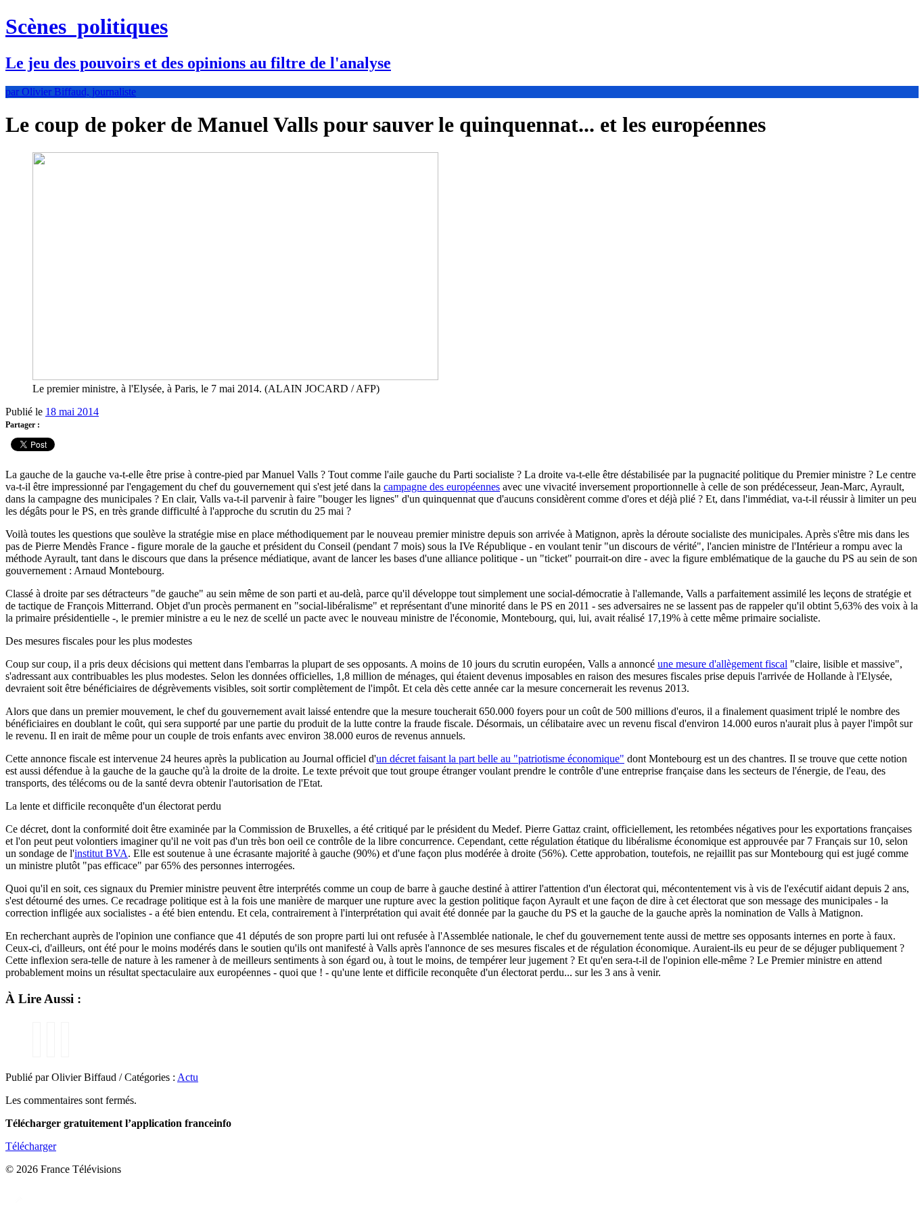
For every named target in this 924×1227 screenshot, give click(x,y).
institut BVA (101, 853)
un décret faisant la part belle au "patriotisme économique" (500, 758)
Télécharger (30, 1146)
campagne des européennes (442, 486)
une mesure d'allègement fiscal (722, 664)
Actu (187, 1077)
